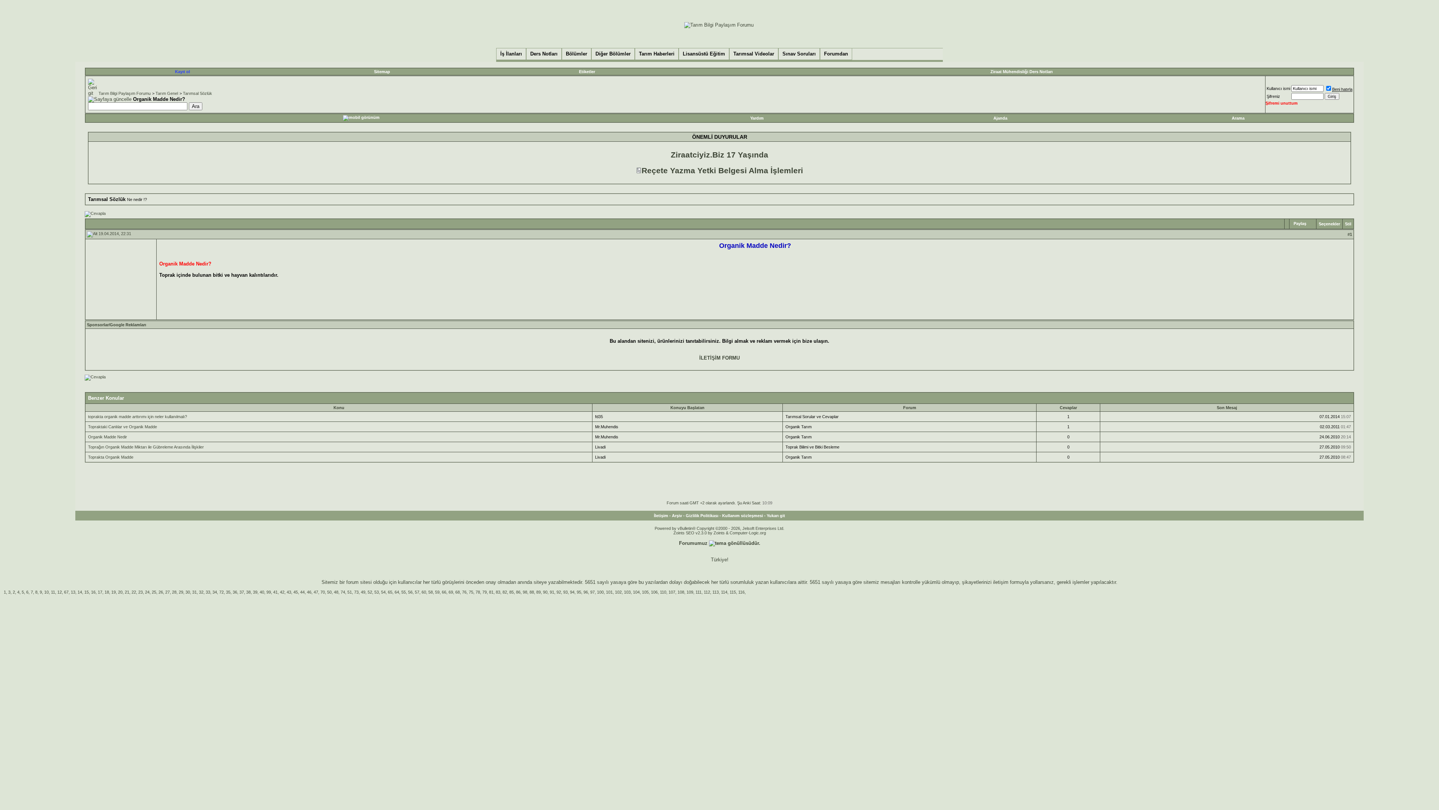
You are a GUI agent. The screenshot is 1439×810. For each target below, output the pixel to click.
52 (370, 592)
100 (600, 592)
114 (724, 592)
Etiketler (587, 71)
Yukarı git (776, 515)
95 (579, 592)
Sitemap (382, 71)
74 (343, 592)
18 (107, 592)
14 (80, 592)
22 (134, 592)
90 (545, 592)
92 (558, 592)
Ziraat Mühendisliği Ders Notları (1021, 71)
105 (645, 592)
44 (302, 592)
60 (424, 592)
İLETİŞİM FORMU (719, 358)
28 (174, 592)
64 (397, 592)
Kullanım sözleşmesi (742, 515)
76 (464, 592)
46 (309, 592)
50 (329, 592)
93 (565, 592)
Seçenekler (1329, 224)
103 (627, 592)
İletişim (661, 515)
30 (187, 592)
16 (93, 592)
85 (511, 592)
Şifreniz (1273, 96)
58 (430, 592)
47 (316, 592)
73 (356, 592)
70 (322, 592)
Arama (1238, 118)
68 (457, 592)
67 (66, 592)
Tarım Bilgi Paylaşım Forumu (125, 93)
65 (390, 592)
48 (336, 592)
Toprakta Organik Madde (110, 457)
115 (733, 592)
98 (525, 592)
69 (451, 592)
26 (161, 592)
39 (255, 592)
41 (275, 592)
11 (53, 592)
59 (437, 592)
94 (572, 592)
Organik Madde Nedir (107, 437)
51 (349, 592)
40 (262, 592)
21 (127, 592)
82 (505, 592)
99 (268, 592)
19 (113, 592)
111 (699, 592)
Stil (1348, 224)
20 (120, 592)
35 (228, 592)
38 (248, 592)
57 (417, 592)
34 (214, 592)
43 (289, 592)
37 (241, 592)
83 (498, 592)
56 (410, 592)
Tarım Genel (167, 93)
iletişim (1000, 582)
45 (295, 592)
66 (444, 592)
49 (363, 592)
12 (59, 592)
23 (140, 592)
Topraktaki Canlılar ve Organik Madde (122, 426)
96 (585, 592)
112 (707, 592)
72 (221, 592)
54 (383, 592)
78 (478, 592)
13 (73, 592)
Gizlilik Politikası (702, 515)
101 (609, 592)
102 (618, 592)
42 (282, 592)
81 (491, 592)
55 (403, 592)
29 (181, 592)
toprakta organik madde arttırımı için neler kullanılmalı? (137, 416)
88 (532, 592)
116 (741, 592)
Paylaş (1300, 223)
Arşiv (677, 515)
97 (592, 592)
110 (663, 592)
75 (471, 592)
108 (681, 592)
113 (715, 592)
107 (672, 592)
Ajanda (1000, 118)
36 (235, 592)
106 (654, 592)
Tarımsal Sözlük (197, 93)
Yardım (757, 118)
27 (167, 592)
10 (46, 592)
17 (100, 592)
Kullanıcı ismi (1278, 88)
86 (518, 592)
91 (552, 592)
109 (690, 592)
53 (376, 592)
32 (201, 592)
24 (147, 592)
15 (86, 592)
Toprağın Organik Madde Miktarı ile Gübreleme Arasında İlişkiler (146, 447)
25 (154, 592)
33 (208, 592)
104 (636, 592)
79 (484, 592)
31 (194, 592)
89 (538, 592)
